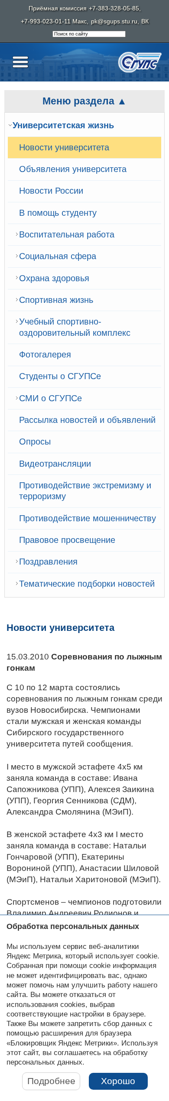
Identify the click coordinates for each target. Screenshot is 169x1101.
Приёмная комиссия (58, 8)
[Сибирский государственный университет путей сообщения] (139, 62)
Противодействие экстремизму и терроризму (85, 491)
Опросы (35, 441)
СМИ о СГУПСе (50, 398)
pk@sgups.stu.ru (114, 21)
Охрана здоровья (54, 278)
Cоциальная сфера (57, 256)
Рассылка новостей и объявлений (87, 420)
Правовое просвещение (67, 540)
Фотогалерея (45, 354)
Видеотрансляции (55, 463)
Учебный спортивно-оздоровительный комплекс (74, 327)
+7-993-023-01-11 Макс (54, 21)
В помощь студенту (58, 213)
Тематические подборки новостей (87, 583)
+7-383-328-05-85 (114, 8)
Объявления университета (73, 169)
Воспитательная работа (66, 234)
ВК (145, 21)
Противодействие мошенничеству (87, 518)
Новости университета (64, 147)
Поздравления (48, 561)
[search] (89, 34)
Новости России (51, 190)
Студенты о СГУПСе (60, 376)
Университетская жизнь (63, 125)
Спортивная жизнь (56, 300)
